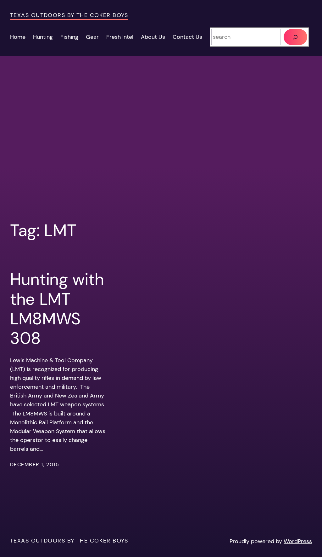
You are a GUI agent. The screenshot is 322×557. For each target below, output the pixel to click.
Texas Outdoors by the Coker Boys (69, 15)
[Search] (295, 37)
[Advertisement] (161, 142)
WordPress (298, 541)
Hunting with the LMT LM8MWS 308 (57, 309)
